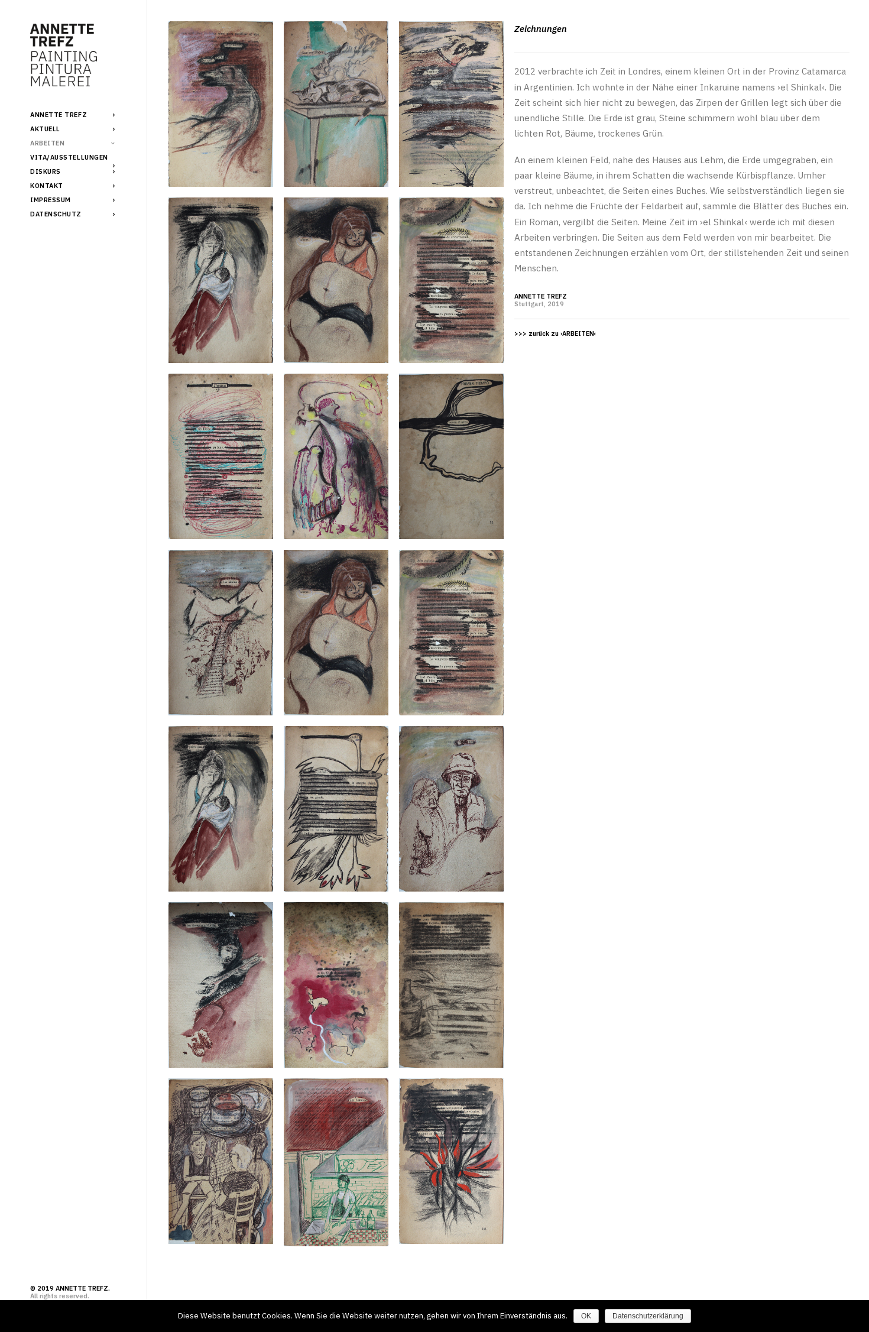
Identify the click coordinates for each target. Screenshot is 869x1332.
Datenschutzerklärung (647, 1316)
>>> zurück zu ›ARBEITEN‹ (555, 333)
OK (586, 1316)
